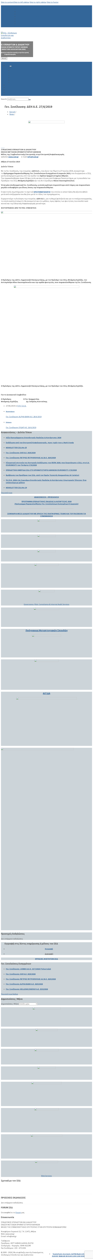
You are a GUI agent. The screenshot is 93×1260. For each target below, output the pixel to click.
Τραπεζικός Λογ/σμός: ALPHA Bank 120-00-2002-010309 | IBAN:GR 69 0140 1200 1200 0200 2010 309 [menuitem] (72, 1255)
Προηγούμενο (10, 411)
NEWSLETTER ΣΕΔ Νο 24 (16, 487)
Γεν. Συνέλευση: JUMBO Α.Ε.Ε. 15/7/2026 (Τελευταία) (28, 969)
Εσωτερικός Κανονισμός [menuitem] (42, 14)
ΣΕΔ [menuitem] (39, 6)
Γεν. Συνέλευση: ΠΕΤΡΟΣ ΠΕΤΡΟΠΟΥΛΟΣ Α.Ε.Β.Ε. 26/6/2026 (31, 457)
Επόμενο (9, 422)
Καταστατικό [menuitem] (42, 11)
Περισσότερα (6, 492)
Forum (18, 1212)
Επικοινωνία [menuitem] (60, 26)
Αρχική (12, 112)
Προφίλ (9, 1185)
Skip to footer (52, 2)
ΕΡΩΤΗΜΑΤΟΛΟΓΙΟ (42, 192)
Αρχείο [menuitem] (42, 23)
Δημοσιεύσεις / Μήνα (10, 1004)
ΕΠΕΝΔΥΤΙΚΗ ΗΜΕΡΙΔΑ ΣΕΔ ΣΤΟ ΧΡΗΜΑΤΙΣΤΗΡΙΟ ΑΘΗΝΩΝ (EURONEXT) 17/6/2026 (41, 470)
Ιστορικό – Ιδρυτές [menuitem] (42, 19)
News (11, 114)
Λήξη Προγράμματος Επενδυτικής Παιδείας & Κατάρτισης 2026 (33, 437)
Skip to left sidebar (21, 2)
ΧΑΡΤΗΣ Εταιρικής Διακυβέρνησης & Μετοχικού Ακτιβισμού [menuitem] (42, 16)
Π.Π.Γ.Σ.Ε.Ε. (21, 406)
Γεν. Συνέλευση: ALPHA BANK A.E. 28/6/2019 (24, 416)
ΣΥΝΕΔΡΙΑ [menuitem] (83, 23)
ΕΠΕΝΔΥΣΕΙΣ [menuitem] (11, 90)
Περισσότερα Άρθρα (9, 994)
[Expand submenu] (11, 66)
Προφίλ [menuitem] (42, 21)
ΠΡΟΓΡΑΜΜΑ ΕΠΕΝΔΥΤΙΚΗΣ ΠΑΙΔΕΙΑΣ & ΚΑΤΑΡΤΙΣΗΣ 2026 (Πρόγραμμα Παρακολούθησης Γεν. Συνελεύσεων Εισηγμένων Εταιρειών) (46, 502)
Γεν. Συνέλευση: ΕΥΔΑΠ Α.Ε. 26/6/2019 (21, 427)
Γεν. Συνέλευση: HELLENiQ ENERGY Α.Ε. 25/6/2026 (27, 989)
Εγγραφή (49, 949)
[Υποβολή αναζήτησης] (30, 99)
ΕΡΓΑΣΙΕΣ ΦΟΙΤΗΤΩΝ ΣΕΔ (46, 959)
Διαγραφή (49, 954)
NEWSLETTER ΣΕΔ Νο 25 (16, 447)
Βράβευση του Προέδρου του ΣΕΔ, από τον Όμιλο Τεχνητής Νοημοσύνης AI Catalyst (42, 475)
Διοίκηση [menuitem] (42, 9)
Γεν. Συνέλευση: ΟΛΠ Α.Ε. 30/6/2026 (20, 452)
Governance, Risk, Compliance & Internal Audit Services (46, 604)
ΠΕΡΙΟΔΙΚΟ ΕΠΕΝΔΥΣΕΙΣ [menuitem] (38, 26)
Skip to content (7, 2)
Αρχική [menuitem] (9, 23)
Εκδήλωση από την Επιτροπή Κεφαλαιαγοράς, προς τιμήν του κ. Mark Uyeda (40, 442)
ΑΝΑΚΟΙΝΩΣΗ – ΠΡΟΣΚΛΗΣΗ (46, 497)
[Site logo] (10, 37)
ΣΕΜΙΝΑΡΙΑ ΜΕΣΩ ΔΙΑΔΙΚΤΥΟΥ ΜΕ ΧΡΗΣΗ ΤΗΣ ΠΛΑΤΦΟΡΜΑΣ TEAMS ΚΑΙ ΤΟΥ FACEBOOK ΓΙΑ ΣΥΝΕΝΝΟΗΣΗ (46, 514)
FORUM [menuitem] (52, 26)
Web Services (46, 1176)
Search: (4, 99)
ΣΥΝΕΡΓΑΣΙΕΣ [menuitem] (73, 23)
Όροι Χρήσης (11, 1190)
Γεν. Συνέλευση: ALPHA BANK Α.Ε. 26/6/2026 (24, 984)
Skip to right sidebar (38, 2)
